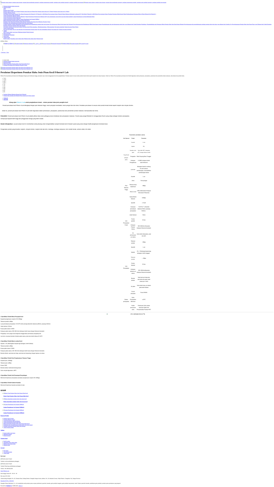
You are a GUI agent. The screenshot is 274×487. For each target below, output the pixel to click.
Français (48, 43)
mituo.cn (20, 485)
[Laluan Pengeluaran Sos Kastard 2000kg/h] (13, 404)
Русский (86, 43)
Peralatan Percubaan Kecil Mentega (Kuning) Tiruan (15, 65)
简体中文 (11, 43)
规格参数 (5, 99)
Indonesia (30, 43)
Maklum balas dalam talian (9, 443)
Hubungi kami (6, 445)
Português (58, 43)
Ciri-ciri (2, 447)
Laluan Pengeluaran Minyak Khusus (11, 421)
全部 (4, 8)
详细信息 (5, 98)
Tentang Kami (4, 438)
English (21, 43)
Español (77, 43)
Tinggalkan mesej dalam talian (10, 442)
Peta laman (5, 450)
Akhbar (2, 430)
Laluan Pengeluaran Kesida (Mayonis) (12, 422)
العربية (39, 43)
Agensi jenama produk (8, 427)
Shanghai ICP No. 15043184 (7, 481)
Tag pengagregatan (7, 452)
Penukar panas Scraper (8, 418)
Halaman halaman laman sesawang (11, 6)
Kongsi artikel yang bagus (9, 433)
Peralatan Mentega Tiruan (9, 419)
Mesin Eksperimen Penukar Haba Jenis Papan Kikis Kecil (16, 63)
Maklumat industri (7, 434)
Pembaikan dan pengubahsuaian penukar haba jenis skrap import (18, 425)
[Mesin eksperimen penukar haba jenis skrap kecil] (15, 398)
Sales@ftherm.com (5, 471)
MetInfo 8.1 (9, 485)
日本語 (68, 43)
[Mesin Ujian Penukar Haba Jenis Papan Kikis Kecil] (15, 393)
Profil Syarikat (6, 441)
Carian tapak (6, 453)
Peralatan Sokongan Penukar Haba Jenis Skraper (14, 426)
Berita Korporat (6, 435)
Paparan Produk (7, 62)
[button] (3, 52)
